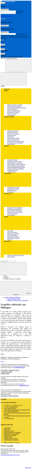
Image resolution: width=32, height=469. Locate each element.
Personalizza (4, 370)
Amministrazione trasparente (11, 439)
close (2, 86)
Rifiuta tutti (14, 370)
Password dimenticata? (6, 16)
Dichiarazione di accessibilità (11, 434)
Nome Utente (19, 11)
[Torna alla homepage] (16, 58)
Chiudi (2, 44)
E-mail (18, 34)
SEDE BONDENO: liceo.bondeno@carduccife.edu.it (16, 413)
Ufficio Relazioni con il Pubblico (12, 432)
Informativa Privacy (9, 431)
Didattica (6, 277)
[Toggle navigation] (14, 78)
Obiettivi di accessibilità (10, 435)
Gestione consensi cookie (10, 438)
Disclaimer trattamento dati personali (10, 455)
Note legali (7, 429)
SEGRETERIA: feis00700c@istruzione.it (17, 409)
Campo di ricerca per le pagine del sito (11, 259)
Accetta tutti (6, 372)
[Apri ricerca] (18, 65)
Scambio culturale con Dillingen (12, 297)
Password (18, 13)
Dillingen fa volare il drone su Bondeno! (17, 300)
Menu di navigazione (21, 294)
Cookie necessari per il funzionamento (11, 390)
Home (5, 276)
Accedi (3, 3)
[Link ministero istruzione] (8, 1)
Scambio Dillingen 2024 (13, 299)
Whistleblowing (8, 436)
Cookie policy (7, 428)
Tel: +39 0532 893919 (12, 407)
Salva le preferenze (13, 396)
